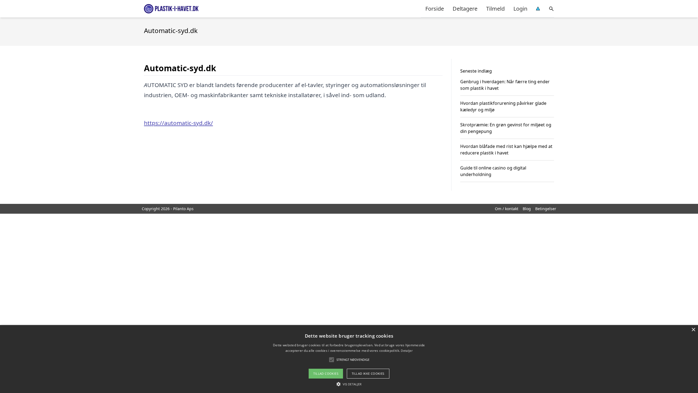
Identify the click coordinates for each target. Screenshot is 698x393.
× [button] (693, 330)
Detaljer (406, 351)
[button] (349, 384)
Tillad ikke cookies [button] (368, 373)
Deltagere (465, 8)
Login (520, 8)
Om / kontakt (506, 208)
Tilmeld (495, 8)
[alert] (349, 359)
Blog (527, 208)
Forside (434, 8)
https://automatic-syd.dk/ (178, 123)
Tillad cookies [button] (325, 373)
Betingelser (545, 208)
